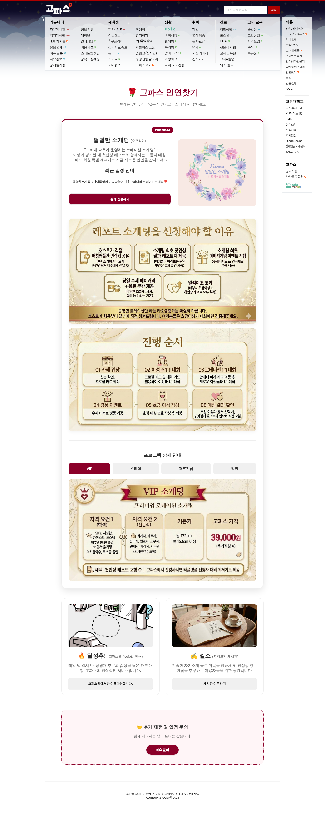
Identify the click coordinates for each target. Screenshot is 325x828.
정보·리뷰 (88, 29)
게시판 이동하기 (214, 683)
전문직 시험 (228, 47)
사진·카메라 (200, 53)
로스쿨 (226, 35)
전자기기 (198, 59)
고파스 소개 (133, 793)
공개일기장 (57, 65)
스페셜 (135, 468)
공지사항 (291, 171)
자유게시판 (60, 29)
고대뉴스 (114, 65)
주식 (252, 47)
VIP (89, 469)
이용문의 (186, 793)
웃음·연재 (58, 47)
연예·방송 (198, 35)
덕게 (196, 47)
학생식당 (144, 41)
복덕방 (171, 47)
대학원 (85, 35)
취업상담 (228, 29)
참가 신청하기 (119, 199)
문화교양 (198, 41)
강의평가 (142, 35)
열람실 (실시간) (146, 53)
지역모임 (254, 41)
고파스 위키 (144, 65)
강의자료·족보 (117, 47)
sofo (170, 29)
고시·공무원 (229, 53)
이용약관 (148, 793)
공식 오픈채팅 (90, 59)
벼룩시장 (172, 35)
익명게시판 (60, 35)
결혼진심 (186, 468)
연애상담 (88, 41)
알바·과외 (173, 53)
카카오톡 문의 (295, 176)
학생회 (141, 29)
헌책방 (170, 41)
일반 (234, 468)
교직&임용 (227, 59)
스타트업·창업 (90, 53)
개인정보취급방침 (167, 793)
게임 (195, 29)
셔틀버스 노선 (145, 47)
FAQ (196, 793)
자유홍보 (57, 59)
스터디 (114, 59)
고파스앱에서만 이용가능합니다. (110, 683)
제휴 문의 (162, 749)
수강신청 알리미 (147, 59)
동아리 (114, 53)
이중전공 (114, 35)
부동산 (253, 53)
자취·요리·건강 (174, 65)
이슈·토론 (58, 53)
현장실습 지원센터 (295, 146)
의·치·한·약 (228, 65)
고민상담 (255, 35)
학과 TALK (116, 29)
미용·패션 (88, 47)
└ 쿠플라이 (115, 41)
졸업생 (253, 29)
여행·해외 (171, 59)
